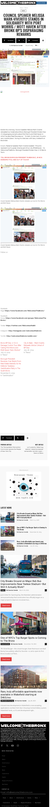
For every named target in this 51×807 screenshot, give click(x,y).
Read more (6, 605)
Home (21, 7)
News (26, 7)
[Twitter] (7, 745)
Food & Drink (5, 644)
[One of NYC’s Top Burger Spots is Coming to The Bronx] (7, 531)
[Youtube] (12, 745)
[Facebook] (2, 745)
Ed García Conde (17, 45)
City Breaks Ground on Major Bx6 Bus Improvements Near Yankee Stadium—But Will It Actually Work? (31, 515)
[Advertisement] (25, 282)
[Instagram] (18, 745)
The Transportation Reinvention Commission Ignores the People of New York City (11, 449)
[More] (43, 40)
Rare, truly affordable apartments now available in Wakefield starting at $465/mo (32, 542)
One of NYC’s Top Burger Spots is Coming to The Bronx (32, 528)
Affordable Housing (7, 701)
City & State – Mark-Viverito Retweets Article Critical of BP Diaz (34, 345)
